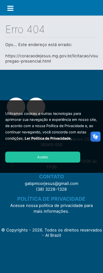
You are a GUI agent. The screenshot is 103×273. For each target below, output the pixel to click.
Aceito (42, 157)
